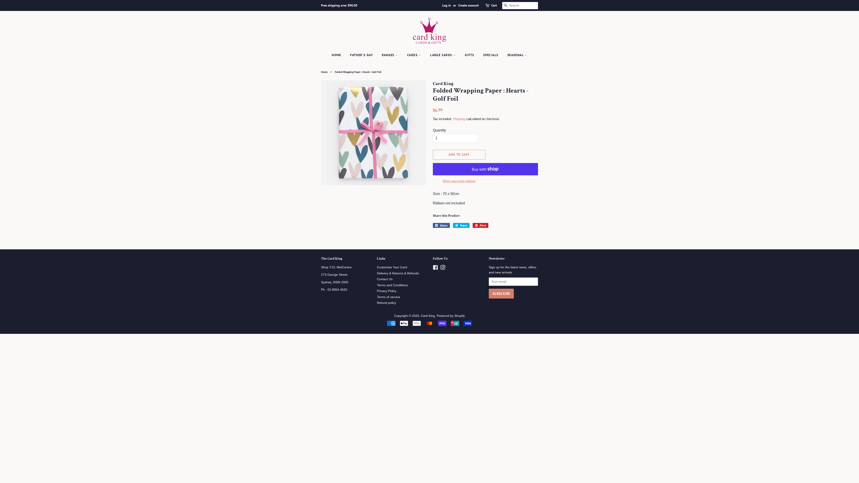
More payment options (459, 181)
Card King (428, 316)
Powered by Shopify (451, 316)
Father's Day (361, 55)
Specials (490, 55)
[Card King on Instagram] (442, 268)
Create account (468, 5)
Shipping (459, 119)
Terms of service (388, 297)
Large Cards (441, 55)
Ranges (388, 55)
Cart (494, 5)
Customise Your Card (392, 267)
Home (336, 55)
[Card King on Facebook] (435, 268)
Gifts (469, 55)
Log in (446, 5)
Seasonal (516, 55)
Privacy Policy (386, 291)
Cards (413, 55)
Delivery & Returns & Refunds (398, 273)
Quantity (439, 130)
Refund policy (386, 303)
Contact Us (385, 279)
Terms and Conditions (392, 285)
